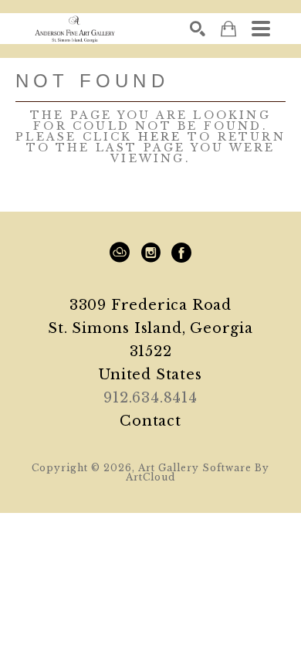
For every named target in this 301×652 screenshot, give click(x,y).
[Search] (197, 28)
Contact (150, 421)
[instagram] (150, 253)
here (160, 137)
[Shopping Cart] (228, 29)
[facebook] (181, 253)
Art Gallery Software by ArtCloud (197, 472)
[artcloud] (120, 253)
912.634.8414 (150, 397)
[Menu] (261, 28)
